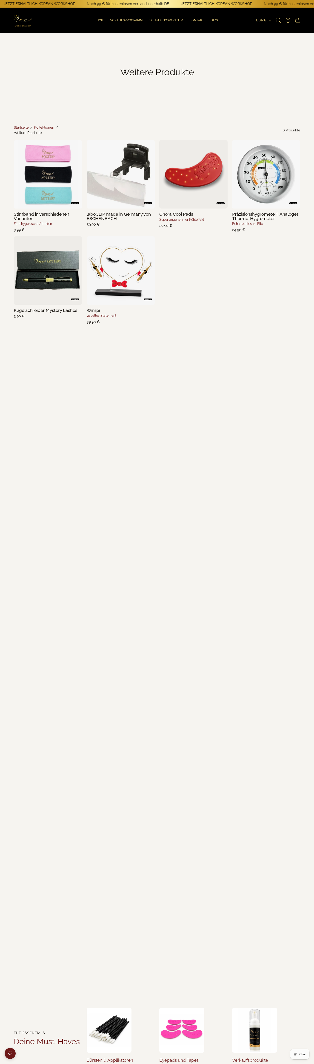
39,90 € (93, 322)
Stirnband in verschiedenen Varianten (41, 216)
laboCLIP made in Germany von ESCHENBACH (119, 216)
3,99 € (19, 230)
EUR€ (261, 20)
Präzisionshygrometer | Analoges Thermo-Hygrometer (265, 216)
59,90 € (93, 224)
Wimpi (93, 310)
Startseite (21, 127)
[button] (215, 20)
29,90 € (165, 226)
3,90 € (19, 316)
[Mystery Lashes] (23, 20)
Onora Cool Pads (176, 214)
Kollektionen (44, 127)
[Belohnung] (10, 1053)
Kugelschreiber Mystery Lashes (45, 310)
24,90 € (238, 230)
